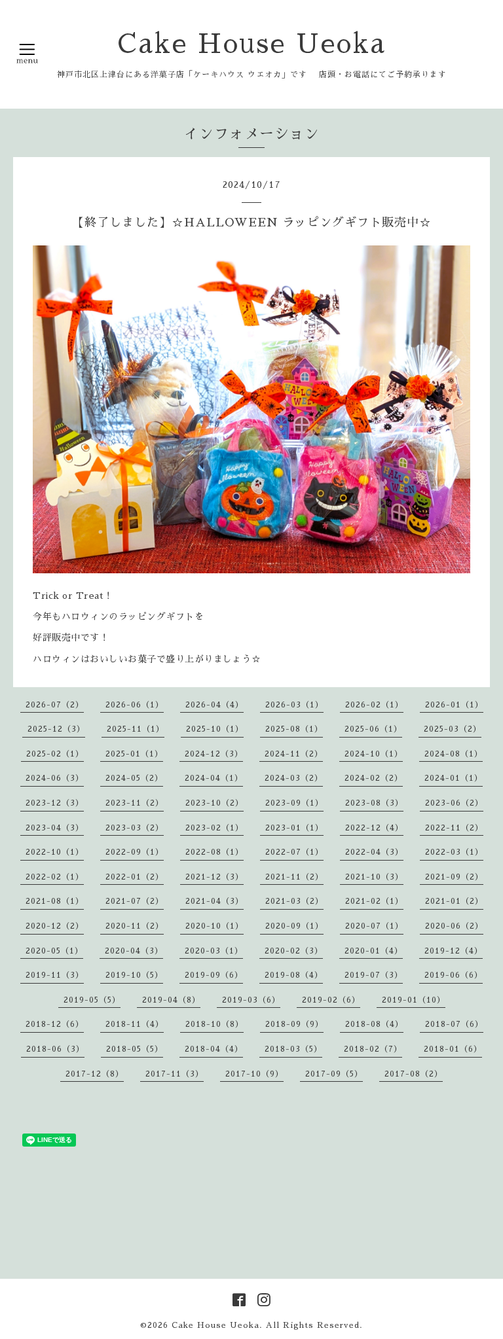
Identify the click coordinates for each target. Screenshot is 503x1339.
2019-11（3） (55, 975)
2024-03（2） (294, 778)
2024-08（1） (453, 754)
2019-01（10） (413, 1000)
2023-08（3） (374, 803)
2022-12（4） (374, 828)
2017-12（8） (94, 1074)
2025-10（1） (215, 729)
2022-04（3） (374, 852)
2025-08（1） (294, 729)
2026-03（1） (294, 705)
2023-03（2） (134, 828)
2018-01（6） (453, 1049)
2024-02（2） (374, 778)
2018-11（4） (134, 1024)
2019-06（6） (453, 975)
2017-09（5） (334, 1074)
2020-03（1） (214, 951)
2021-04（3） (214, 901)
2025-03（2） (452, 729)
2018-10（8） (214, 1024)
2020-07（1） (374, 926)
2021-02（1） (374, 901)
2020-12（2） (55, 926)
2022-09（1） (134, 852)
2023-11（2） (134, 803)
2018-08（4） (374, 1024)
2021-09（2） (454, 877)
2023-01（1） (294, 828)
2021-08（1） (55, 901)
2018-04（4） (214, 1049)
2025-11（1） (135, 729)
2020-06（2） (454, 926)
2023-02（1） (214, 828)
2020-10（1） (214, 926)
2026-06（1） (134, 705)
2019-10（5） (134, 975)
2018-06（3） (55, 1049)
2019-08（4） (294, 975)
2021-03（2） (294, 901)
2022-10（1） (55, 852)
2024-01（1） (453, 778)
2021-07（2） (134, 901)
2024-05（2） (134, 778)
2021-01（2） (454, 901)
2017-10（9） (254, 1074)
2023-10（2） (214, 803)
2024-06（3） (55, 778)
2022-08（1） (214, 852)
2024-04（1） (214, 778)
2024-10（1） (374, 754)
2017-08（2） (413, 1074)
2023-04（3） (55, 828)
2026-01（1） (454, 705)
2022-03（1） (454, 852)
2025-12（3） (56, 729)
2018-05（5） (134, 1049)
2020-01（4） (374, 951)
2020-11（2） (134, 926)
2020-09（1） (294, 926)
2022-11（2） (454, 828)
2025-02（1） (55, 754)
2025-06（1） (373, 729)
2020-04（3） (134, 951)
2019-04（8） (171, 1000)
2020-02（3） (294, 951)
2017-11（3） (174, 1074)
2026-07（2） (55, 705)
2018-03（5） (293, 1049)
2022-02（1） (55, 877)
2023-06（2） (454, 803)
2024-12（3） (214, 754)
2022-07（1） (294, 852)
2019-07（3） (374, 975)
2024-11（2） (294, 754)
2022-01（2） (134, 877)
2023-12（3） (55, 803)
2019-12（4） (453, 951)
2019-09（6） (214, 975)
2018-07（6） (454, 1024)
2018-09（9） (294, 1024)
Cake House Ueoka (251, 44)
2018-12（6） (55, 1024)
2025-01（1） (134, 754)
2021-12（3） (214, 877)
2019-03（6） (251, 1000)
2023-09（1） (294, 803)
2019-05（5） (92, 1000)
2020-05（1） (54, 951)
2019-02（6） (331, 1000)
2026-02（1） (374, 705)
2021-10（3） (374, 877)
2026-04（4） (214, 705)
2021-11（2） (294, 877)
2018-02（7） (373, 1049)
